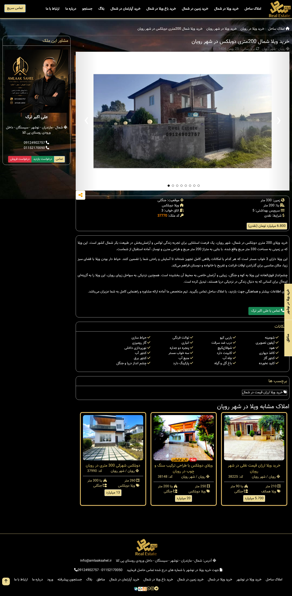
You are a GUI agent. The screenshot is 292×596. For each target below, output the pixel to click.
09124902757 (35, 143)
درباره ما (70, 9)
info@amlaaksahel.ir (96, 561)
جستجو (87, 9)
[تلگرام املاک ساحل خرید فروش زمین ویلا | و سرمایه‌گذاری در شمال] (156, 589)
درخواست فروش (20, 159)
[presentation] (86, 121)
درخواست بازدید (42, 159)
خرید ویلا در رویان (252, 29)
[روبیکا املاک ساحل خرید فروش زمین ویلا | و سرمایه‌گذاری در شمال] (140, 589)
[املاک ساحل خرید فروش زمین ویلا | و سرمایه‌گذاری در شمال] (279, 9)
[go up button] (6, 581)
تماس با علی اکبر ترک (266, 311)
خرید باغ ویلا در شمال (161, 9)
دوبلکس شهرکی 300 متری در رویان (113, 466)
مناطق (101, 579)
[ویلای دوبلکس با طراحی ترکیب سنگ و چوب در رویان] (183, 437)
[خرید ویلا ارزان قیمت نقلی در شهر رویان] (254, 437)
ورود (50, 579)
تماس (59, 159)
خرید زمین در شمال (195, 9)
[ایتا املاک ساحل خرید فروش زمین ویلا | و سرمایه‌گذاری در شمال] (144, 589)
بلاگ (101, 9)
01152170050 (35, 148)
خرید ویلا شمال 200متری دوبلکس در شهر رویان (169, 29)
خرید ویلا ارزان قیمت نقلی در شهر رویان (254, 468)
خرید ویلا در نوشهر (248, 579)
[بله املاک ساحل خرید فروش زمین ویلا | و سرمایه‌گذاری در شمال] (136, 589)
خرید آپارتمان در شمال (125, 9)
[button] (169, 186)
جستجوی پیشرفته (70, 579)
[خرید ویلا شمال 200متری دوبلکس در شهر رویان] (183, 121)
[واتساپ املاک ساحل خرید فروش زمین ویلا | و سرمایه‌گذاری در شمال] (148, 589)
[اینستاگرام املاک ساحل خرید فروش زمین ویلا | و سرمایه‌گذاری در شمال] (152, 589)
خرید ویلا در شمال (226, 9)
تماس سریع (15, 8)
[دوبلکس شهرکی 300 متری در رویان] (113, 437)
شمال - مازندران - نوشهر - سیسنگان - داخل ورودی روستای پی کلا (35, 130)
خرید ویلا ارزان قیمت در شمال (262, 392)
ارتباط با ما (52, 9)
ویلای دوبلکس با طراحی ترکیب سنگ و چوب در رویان (184, 468)
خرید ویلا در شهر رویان (221, 29)
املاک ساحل (253, 9)
